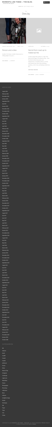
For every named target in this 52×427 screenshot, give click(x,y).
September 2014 (5, 282)
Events (3, 365)
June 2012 (4, 322)
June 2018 (4, 188)
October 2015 (5, 260)
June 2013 (4, 315)
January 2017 (5, 230)
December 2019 (5, 158)
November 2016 (5, 233)
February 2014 (5, 300)
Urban (3, 415)
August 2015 (5, 265)
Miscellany (9, 46)
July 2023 (4, 103)
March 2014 (4, 297)
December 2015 (5, 255)
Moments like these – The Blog (17, 2)
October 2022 (5, 113)
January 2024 (5, 98)
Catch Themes (32, 424)
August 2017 (5, 213)
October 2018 (5, 183)
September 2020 (5, 141)
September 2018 (5, 185)
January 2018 (5, 200)
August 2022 (5, 118)
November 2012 (5, 317)
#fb (3, 348)
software (4, 395)
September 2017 (5, 210)
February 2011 (5, 329)
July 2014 (4, 287)
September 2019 (5, 166)
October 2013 (5, 310)
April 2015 (4, 272)
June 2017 (4, 218)
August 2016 (5, 238)
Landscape (31, 46)
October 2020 (5, 138)
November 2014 (5, 277)
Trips (3, 410)
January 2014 (5, 302)
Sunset (3, 400)
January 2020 (5, 156)
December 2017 (5, 203)
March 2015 (4, 275)
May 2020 (4, 146)
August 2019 (5, 168)
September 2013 (5, 312)
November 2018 (5, 180)
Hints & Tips (5, 370)
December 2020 (5, 133)
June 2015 (4, 270)
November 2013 (5, 307)
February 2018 (5, 198)
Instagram (4, 373)
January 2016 (5, 252)
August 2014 (5, 285)
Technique (4, 402)
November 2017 (5, 205)
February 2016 (5, 250)
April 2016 (4, 245)
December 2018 (5, 178)
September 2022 (5, 116)
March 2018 (4, 195)
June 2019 (4, 170)
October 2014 (5, 280)
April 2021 (4, 126)
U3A (14, 46)
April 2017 (4, 223)
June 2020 (4, 143)
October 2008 (5, 339)
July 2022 (4, 121)
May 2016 (4, 243)
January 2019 (5, 175)
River (3, 393)
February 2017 (5, 228)
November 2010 (5, 334)
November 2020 (5, 136)
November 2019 (5, 161)
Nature (3, 383)
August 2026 (5, 91)
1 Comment (12, 60)
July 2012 (4, 319)
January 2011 (5, 332)
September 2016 (5, 235)
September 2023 (5, 101)
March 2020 (4, 151)
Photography (5, 385)
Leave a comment (39, 74)
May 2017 (4, 220)
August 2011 (5, 327)
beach (3, 353)
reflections (4, 390)
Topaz (3, 407)
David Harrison (5, 60)
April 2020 (4, 148)
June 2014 (4, 290)
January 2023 (5, 106)
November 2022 (5, 111)
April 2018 (4, 193)
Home (19, 6)
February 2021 (5, 128)
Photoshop (4, 388)
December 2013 (5, 305)
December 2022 (5, 108)
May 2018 (4, 190)
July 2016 (4, 240)
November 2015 (5, 257)
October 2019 (5, 163)
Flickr (3, 368)
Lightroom (4, 378)
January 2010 (5, 337)
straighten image (6, 398)
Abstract (4, 350)
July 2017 (4, 215)
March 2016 (4, 247)
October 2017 (5, 208)
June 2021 (4, 123)
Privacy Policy (46, 422)
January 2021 (5, 131)
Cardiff (4, 46)
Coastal (4, 358)
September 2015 (5, 262)
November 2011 (5, 324)
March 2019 (4, 173)
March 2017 (4, 225)
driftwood (4, 363)
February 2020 (5, 153)
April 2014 (4, 295)
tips (3, 405)
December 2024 (5, 96)
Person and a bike (9, 50)
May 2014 (4, 292)
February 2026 (5, 94)
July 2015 (4, 267)
